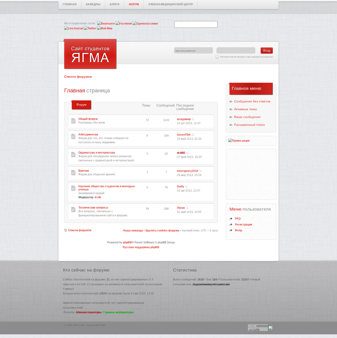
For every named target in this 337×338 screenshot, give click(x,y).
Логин (181, 207)
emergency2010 (187, 171)
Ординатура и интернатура (96, 152)
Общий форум (88, 119)
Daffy (180, 186)
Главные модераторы (118, 312)
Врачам (83, 170)
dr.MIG (181, 152)
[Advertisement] (251, 174)
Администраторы (89, 312)
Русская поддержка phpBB (141, 247)
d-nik (98, 197)
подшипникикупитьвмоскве (211, 284)
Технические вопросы (93, 207)
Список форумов (78, 76)
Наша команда (133, 230)
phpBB (127, 242)
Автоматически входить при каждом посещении (246, 56)
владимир (184, 119)
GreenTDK (184, 134)
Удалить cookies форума (162, 230)
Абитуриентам (88, 134)
